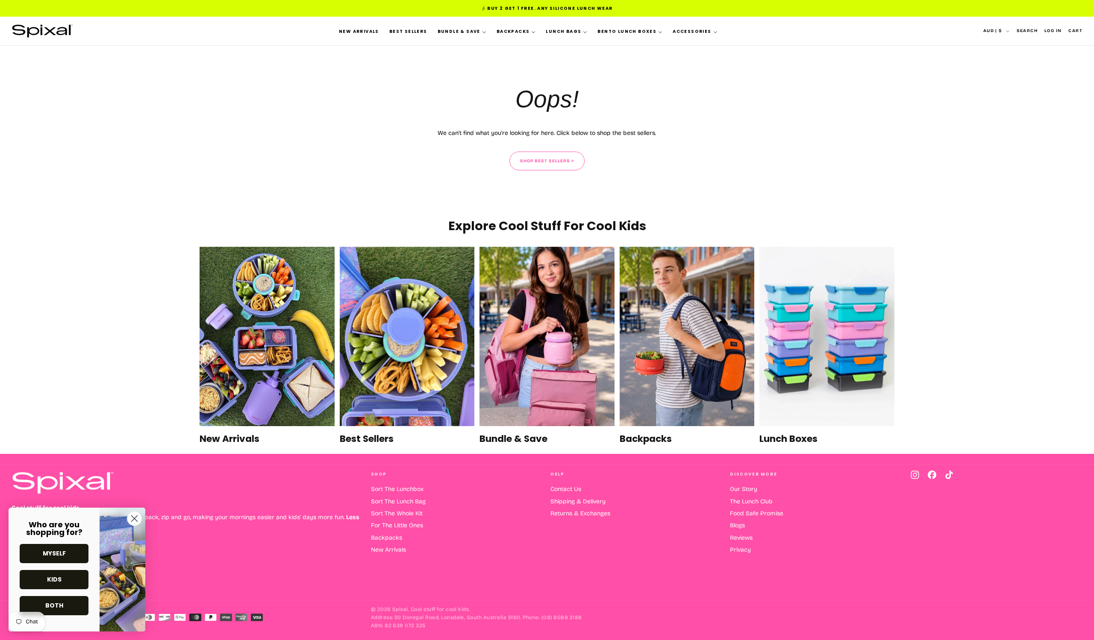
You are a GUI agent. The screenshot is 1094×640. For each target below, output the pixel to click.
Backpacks (513, 31)
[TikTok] (949, 475)
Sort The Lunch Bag (398, 501)
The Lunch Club (751, 501)
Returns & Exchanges (580, 513)
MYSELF (54, 553)
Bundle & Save (459, 31)
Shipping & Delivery (578, 501)
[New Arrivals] (267, 346)
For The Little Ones (397, 525)
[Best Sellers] (407, 346)
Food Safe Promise (756, 513)
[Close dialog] (134, 518)
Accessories (692, 31)
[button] (1027, 30)
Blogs (737, 525)
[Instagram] (915, 475)
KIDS (54, 579)
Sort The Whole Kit (397, 513)
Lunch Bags (563, 31)
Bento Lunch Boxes (626, 31)
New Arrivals (359, 31)
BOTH (54, 605)
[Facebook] (932, 475)
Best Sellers (408, 31)
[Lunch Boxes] (826, 346)
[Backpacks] (687, 346)
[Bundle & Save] (547, 346)
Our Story (743, 489)
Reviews (741, 537)
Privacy (740, 549)
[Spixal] (63, 483)
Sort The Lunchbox (397, 489)
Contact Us (565, 489)
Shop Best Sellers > (547, 161)
